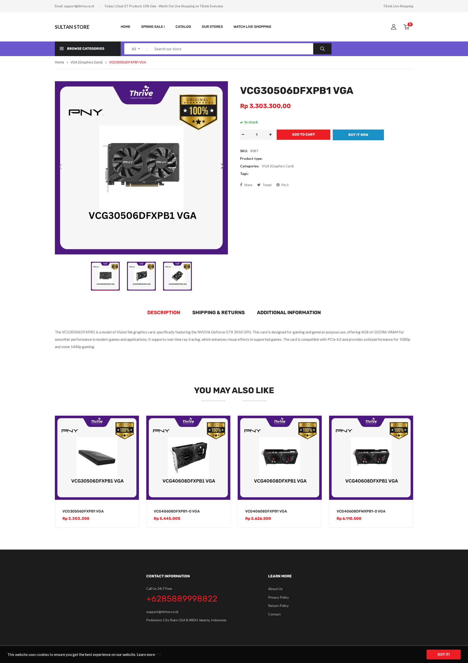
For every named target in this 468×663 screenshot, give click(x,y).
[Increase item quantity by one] (270, 135)
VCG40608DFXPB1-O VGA (177, 511)
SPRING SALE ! (153, 27)
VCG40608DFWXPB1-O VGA (361, 511)
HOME (125, 27)
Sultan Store (72, 27)
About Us (275, 589)
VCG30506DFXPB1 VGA (83, 511)
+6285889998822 (181, 599)
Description (163, 312)
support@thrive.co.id (79, 6)
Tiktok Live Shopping (398, 6)
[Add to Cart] (130, 491)
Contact (274, 614)
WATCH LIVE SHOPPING (252, 27)
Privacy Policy (278, 597)
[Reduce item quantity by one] (242, 135)
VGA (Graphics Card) (278, 166)
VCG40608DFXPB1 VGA (266, 511)
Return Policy (278, 605)
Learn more (146, 654)
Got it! (444, 654)
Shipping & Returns (218, 312)
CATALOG (183, 27)
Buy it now (358, 135)
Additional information (289, 312)
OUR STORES (212, 27)
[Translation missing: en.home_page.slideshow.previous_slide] (60, 166)
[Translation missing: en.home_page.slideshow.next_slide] (222, 166)
